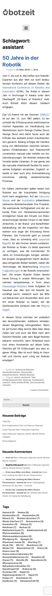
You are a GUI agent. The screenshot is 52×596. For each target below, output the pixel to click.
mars (43, 548)
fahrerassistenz (14, 533)
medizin (39, 557)
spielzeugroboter (14, 575)
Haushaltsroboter (11, 372)
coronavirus (35, 521)
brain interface (13, 521)
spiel (25, 572)
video (8, 578)
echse (26, 527)
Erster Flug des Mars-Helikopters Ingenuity (20, 429)
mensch (6, 382)
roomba (10, 572)
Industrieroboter (10, 374)
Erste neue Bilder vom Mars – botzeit (22, 472)
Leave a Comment (40, 390)
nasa (8, 560)
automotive (31, 515)
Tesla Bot (6, 421)
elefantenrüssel (14, 530)
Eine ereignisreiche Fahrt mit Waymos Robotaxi (22, 425)
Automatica (28, 200)
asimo (17, 377)
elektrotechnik (37, 530)
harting (35, 542)
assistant (25, 377)
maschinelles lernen (16, 557)
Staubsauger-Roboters (14, 286)
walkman (10, 581)
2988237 (45, 114)
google (27, 539)
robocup (30, 569)
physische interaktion (17, 566)
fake (33, 377)
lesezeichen (26, 548)
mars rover (11, 551)
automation (11, 515)
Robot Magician (9, 441)
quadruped (11, 569)
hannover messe (14, 542)
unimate (6, 385)
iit (20, 545)
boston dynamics (29, 518)
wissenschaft (30, 581)
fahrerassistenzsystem (18, 536)
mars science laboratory (18, 554)
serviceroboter (37, 382)
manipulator (38, 380)
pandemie (39, 560)
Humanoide (26, 372)
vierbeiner (24, 578)
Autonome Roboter (24, 369)
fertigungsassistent (12, 380)
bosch (9, 518)
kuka (9, 548)
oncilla (23, 560)
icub (8, 545)
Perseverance (13, 563)
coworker (11, 524)
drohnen (10, 527)
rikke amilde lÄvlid (20, 382)
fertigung (11, 539)
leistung (27, 380)
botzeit (21, 12)
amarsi (9, 512)
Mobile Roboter (27, 374)
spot (34, 575)
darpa (27, 524)
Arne (35, 69)
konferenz (35, 545)
